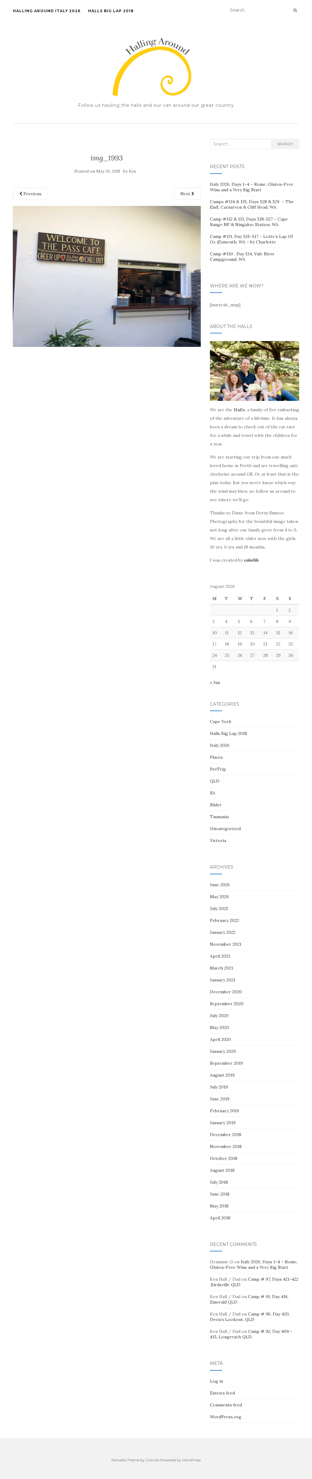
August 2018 (222, 1170)
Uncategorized (225, 828)
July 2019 (219, 1087)
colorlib (251, 560)
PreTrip (218, 769)
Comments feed (226, 1405)
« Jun (215, 682)
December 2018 (225, 1134)
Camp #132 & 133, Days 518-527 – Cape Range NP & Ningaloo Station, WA (249, 221)
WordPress (191, 1460)
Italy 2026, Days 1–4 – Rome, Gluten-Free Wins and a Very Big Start (251, 187)
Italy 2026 (219, 745)
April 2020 (220, 1039)
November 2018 (226, 1146)
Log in (216, 1381)
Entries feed (222, 1393)
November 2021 (225, 944)
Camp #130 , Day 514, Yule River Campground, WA (242, 256)
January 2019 (223, 1122)
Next (185, 193)
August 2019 (222, 1075)
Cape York (220, 721)
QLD (214, 781)
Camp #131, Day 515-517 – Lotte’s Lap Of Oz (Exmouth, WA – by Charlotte (251, 239)
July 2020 (219, 1015)
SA (212, 793)
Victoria (218, 840)
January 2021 (222, 980)
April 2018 (220, 1218)
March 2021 (221, 968)
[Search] (295, 10)
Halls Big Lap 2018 (111, 11)
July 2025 (219, 908)
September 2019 (226, 1063)
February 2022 (224, 920)
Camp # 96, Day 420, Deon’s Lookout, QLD (250, 1316)
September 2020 (226, 1003)
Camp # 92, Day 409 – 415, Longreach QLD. (251, 1334)
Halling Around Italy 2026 (46, 11)
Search (285, 144)
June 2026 (220, 884)
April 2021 (220, 956)
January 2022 (223, 932)
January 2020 (223, 1051)
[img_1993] (107, 276)
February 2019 (224, 1111)
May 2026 (219, 896)
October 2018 (223, 1158)
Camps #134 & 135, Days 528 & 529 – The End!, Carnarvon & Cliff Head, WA (252, 204)
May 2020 (219, 1027)
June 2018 (219, 1194)
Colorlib (152, 1460)
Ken (132, 171)
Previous (31, 193)
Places (216, 757)
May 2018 (219, 1206)
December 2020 (226, 992)
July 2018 (219, 1182)
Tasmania (219, 816)
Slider (216, 805)
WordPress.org (225, 1417)
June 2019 (219, 1099)
